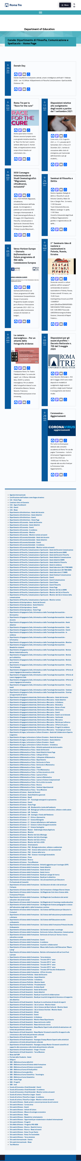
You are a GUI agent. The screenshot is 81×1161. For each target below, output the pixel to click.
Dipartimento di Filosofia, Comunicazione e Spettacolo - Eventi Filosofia (35, 585)
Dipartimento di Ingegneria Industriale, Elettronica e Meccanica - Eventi (35, 712)
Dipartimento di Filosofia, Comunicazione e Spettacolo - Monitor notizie (35, 600)
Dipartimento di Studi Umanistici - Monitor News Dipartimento (32, 1019)
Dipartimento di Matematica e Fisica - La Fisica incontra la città (32, 772)
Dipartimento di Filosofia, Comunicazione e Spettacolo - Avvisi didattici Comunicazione (40, 557)
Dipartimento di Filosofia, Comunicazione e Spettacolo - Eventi (32, 577)
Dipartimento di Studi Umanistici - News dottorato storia (30, 1024)
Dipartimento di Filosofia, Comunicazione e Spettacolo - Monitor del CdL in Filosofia (39, 592)
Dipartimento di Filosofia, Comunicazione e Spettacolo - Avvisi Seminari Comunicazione (40, 575)
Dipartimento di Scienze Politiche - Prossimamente (28, 985)
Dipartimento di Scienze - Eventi (21, 802)
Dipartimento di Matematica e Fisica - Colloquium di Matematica (32, 757)
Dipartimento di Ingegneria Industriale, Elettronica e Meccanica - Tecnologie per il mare (40, 730)
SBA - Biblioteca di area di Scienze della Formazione (28, 1064)
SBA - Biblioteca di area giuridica (21, 1072)
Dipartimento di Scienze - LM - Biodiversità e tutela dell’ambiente (33, 807)
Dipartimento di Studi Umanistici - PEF (23, 1037)
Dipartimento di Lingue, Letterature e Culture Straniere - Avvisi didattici (35, 740)
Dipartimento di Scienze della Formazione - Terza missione (30, 957)
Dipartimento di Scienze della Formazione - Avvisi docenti (30, 870)
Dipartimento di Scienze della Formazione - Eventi (27, 940)
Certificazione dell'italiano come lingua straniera (27, 497)
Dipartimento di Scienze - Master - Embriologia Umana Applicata (32, 830)
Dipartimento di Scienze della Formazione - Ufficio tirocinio (31, 972)
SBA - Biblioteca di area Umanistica (22, 1077)
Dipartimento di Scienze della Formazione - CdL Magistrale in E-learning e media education (41, 902)
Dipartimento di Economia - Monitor (22, 532)
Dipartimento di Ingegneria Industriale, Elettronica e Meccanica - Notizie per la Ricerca (40, 722)
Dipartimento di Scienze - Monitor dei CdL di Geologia (28, 837)
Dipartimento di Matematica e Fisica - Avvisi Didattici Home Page (32, 752)
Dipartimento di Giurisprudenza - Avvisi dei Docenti (27, 602)
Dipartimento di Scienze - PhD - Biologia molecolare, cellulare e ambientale (36, 847)
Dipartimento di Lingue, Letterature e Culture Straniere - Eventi (32, 742)
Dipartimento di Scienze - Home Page (23, 805)
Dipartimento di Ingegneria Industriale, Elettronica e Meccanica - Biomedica (36, 705)
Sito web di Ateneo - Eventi (19, 1107)
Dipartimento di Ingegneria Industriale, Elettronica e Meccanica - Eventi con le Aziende (40, 715)
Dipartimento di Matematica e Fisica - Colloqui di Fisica (29, 755)
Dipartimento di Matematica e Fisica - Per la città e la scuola (31, 782)
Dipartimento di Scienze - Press (21, 857)
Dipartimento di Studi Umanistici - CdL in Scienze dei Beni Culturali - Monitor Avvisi (39, 1007)
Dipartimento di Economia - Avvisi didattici (25, 525)
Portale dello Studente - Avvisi (20, 1057)
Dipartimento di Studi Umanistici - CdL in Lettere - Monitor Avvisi (32, 1005)
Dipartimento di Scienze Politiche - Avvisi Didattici (27, 977)
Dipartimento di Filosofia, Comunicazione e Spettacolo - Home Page (33, 587)
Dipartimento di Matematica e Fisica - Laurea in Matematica (31, 777)
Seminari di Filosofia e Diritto (62, 179)
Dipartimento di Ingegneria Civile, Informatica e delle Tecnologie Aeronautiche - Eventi (40, 630)
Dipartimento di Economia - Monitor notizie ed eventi (28, 535)
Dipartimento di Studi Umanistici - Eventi (24, 1014)
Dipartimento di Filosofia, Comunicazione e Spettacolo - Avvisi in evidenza (36, 565)
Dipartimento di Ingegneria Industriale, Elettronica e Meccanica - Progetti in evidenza (40, 727)
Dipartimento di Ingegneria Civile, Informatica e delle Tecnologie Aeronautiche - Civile (40, 627)
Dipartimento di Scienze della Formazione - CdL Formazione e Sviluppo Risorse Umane (40, 890)
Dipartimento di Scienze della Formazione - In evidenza (29, 942)
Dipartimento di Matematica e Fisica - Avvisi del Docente (29, 750)
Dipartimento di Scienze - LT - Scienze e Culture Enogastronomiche (33, 825)
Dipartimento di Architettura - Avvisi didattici (26, 515)
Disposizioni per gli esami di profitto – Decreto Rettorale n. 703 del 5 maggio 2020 (61, 343)
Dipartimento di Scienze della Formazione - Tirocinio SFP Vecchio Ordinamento (37, 969)
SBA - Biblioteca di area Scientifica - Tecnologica (27, 1074)
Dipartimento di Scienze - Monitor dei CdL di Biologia (28, 835)
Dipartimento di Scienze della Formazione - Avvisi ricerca (29, 872)
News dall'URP (15, 1055)
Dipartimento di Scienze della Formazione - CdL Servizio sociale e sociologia (36, 930)
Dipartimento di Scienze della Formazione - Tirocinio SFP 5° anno (32, 967)
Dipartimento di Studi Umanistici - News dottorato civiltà (30, 1022)
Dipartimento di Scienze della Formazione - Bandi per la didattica (32, 877)
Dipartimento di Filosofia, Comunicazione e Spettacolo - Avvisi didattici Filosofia (38, 562)
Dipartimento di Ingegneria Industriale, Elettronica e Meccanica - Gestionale (36, 717)
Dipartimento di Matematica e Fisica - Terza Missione (28, 790)
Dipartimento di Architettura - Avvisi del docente (27, 512)
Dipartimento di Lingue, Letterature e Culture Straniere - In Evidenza (34, 745)
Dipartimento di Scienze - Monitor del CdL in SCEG (27, 842)
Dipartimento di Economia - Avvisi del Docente (26, 522)
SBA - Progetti (15, 1082)
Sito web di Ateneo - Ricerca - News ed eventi (25, 1129)
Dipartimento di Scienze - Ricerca (21, 860)
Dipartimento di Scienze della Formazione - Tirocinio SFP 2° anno (32, 959)
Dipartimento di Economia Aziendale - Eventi (25, 542)
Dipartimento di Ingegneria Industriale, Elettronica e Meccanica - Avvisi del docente (39, 697)
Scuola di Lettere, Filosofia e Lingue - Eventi (25, 1094)
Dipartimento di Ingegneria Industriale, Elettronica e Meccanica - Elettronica (36, 710)
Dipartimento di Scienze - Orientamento (24, 845)
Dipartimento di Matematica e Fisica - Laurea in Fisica (28, 775)
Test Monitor (14, 1144)
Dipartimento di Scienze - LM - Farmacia (24, 812)
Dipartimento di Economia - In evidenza (23, 530)
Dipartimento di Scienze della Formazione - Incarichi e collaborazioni (34, 945)
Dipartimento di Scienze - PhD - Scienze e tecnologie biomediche (32, 855)
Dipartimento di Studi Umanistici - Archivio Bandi (27, 987)
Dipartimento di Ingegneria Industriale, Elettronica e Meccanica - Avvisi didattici (38, 700)
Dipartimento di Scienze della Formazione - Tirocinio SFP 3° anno (32, 962)
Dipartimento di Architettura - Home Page (24, 520)
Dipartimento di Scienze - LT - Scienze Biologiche (27, 820)
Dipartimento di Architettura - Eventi (23, 517)
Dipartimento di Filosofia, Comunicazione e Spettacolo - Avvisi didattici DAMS (37, 560)
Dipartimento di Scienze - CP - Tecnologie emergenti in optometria (33, 800)
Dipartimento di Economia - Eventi (22, 527)
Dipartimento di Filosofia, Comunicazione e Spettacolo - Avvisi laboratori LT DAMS (39, 572)
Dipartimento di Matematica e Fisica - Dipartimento (28, 760)
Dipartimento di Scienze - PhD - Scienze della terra (27, 852)
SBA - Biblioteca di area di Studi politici (23, 1069)
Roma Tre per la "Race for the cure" (23, 104)
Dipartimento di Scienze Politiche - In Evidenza (26, 980)
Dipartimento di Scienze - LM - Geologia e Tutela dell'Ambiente (31, 815)
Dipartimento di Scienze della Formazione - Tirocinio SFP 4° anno (32, 964)
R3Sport (13, 1060)
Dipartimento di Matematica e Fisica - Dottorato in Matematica (32, 765)
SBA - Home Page (16, 1079)
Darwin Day (19, 65)
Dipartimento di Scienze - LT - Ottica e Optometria (27, 817)
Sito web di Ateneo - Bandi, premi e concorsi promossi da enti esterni (34, 1102)
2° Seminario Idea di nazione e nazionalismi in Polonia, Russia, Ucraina (61, 248)
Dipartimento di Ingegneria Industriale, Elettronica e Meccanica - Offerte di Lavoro (39, 725)
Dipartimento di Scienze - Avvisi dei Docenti (25, 792)
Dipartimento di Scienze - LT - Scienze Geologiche (27, 827)
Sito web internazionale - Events (21, 1139)
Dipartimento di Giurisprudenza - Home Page (25, 610)
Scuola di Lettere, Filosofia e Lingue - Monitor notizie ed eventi (32, 1099)
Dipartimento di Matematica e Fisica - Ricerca (26, 785)
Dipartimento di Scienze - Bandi (21, 797)
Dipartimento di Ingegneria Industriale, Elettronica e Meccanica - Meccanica (36, 720)
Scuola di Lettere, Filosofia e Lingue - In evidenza (27, 1097)
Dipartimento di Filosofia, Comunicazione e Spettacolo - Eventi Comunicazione (37, 580)
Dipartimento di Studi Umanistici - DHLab (24, 1012)
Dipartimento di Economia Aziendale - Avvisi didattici (28, 540)
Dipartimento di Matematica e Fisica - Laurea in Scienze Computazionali (35, 780)
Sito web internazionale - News (21, 1142)
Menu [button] (66, 5)
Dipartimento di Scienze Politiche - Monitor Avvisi (27, 982)
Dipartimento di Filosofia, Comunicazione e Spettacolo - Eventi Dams (34, 582)
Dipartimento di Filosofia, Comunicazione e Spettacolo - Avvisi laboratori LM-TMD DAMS (41, 570)
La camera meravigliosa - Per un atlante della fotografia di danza (24, 339)
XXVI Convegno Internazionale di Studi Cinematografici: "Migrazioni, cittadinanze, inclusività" (25, 179)
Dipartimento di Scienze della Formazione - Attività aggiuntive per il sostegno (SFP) (39, 865)
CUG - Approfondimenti (18, 505)
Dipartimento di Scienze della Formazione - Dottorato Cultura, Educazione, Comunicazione (41, 932)
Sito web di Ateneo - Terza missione (22, 1137)
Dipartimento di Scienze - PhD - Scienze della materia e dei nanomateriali (35, 850)
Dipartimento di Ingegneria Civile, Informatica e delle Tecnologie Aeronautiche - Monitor (41, 642)
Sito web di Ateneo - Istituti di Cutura (23, 1109)
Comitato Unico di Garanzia (19, 502)
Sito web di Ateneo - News (19, 1114)
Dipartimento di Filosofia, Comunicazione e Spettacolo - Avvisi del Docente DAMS (38, 552)
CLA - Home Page (15, 500)
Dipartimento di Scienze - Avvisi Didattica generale (27, 795)
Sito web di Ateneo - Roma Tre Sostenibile (24, 1134)
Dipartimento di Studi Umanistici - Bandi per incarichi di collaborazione (34, 995)
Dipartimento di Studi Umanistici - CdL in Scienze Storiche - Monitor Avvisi (36, 1010)
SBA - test (13, 1084)
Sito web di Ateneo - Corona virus (21, 1104)
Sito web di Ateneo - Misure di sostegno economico (28, 1112)
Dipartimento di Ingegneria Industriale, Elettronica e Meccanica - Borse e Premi (37, 707)
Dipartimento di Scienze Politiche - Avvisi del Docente (28, 975)
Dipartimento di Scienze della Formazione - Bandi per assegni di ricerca (34, 875)
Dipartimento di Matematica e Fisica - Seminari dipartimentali (31, 787)
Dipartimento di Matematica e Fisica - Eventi (25, 767)
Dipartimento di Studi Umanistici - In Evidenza (26, 1017)
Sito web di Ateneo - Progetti (20, 1122)
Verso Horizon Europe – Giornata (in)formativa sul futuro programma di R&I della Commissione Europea (25, 255)
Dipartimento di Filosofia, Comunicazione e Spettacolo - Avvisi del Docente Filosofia (39, 555)
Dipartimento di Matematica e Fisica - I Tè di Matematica (29, 770)
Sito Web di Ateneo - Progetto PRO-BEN (24, 1124)
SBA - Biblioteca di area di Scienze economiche (26, 1067)
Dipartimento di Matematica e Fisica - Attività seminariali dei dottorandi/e (36, 747)
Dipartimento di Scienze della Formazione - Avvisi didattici (30, 867)
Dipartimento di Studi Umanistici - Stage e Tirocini (27, 1050)
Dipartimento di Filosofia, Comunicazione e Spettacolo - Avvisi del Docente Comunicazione (41, 550)
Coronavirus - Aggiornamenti (58, 414)
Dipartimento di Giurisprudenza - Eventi (23, 607)
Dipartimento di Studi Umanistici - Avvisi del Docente (28, 990)
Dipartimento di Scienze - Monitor (22, 832)
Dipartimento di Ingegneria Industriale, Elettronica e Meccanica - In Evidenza (36, 702)
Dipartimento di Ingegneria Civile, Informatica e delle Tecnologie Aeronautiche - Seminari (41, 690)
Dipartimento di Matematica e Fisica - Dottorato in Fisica (30, 762)
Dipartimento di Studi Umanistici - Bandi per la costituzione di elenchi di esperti (38, 1002)
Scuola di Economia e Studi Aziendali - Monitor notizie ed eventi (32, 1092)
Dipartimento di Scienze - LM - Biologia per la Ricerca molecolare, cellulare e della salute (40, 810)
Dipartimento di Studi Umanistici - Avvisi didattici (27, 992)
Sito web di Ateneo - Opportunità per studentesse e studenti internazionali (36, 1119)
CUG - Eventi (14, 507)
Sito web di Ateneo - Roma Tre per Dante (24, 1132)
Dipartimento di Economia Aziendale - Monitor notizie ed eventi (32, 547)
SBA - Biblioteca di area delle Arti (21, 1062)
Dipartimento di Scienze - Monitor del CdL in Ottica (27, 840)
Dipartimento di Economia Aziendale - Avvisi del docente (29, 537)
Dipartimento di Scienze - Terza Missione (24, 862)
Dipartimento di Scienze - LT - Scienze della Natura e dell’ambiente (33, 822)
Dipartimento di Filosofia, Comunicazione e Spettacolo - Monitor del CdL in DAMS (38, 590)
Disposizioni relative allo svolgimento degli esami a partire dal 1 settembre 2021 (61, 107)
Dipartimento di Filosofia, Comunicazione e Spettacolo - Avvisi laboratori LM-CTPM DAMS (41, 567)
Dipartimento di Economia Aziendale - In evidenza (27, 545)
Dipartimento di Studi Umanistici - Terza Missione (27, 1052)
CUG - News (14, 510)
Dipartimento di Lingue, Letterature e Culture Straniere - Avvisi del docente (36, 737)
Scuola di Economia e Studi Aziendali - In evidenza (27, 1089)
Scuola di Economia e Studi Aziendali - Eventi (25, 1087)
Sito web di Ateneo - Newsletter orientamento (26, 1117)
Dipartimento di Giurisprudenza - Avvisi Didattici (27, 605)
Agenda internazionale (18, 495)
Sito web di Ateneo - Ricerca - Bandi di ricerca (26, 1127)
